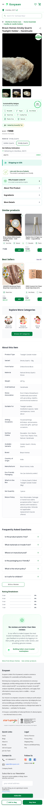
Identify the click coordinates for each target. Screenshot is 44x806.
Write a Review (13, 584)
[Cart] (40, 4)
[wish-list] (22, 215)
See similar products (29, 661)
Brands (4, 745)
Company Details (7, 768)
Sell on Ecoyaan (6, 748)
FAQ (25, 748)
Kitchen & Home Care (13, 22)
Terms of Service (29, 736)
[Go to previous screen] (3, 4)
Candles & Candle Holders (13, 24)
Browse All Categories (22, 334)
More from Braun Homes (11, 661)
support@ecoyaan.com (12, 764)
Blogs (3, 739)
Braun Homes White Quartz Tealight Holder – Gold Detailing (12, 238)
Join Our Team (6, 751)
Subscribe (17, 796)
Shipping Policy (28, 742)
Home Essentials (30, 22)
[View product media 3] (27, 93)
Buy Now (32, 802)
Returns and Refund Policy (32, 745)
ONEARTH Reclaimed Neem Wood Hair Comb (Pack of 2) (12, 287)
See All (39, 259)
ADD (19, 250)
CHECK (38, 155)
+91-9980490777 (11, 759)
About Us (5, 742)
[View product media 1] (6, 93)
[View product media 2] (16, 93)
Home (4, 736)
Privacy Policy (28, 739)
